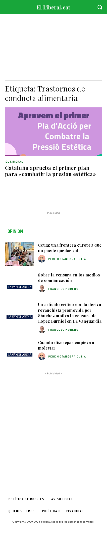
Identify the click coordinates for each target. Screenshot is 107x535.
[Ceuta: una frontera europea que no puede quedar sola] (19, 254)
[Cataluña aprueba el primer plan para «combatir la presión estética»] (53, 131)
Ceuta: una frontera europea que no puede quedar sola (70, 247)
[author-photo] (42, 259)
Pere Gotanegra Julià (67, 259)
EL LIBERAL (14, 161)
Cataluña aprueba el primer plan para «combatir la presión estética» (50, 170)
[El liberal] (53, 6)
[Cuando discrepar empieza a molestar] (19, 351)
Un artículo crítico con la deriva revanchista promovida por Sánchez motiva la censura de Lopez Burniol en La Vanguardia (70, 313)
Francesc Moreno (63, 289)
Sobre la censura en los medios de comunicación (69, 277)
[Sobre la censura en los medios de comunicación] (19, 284)
